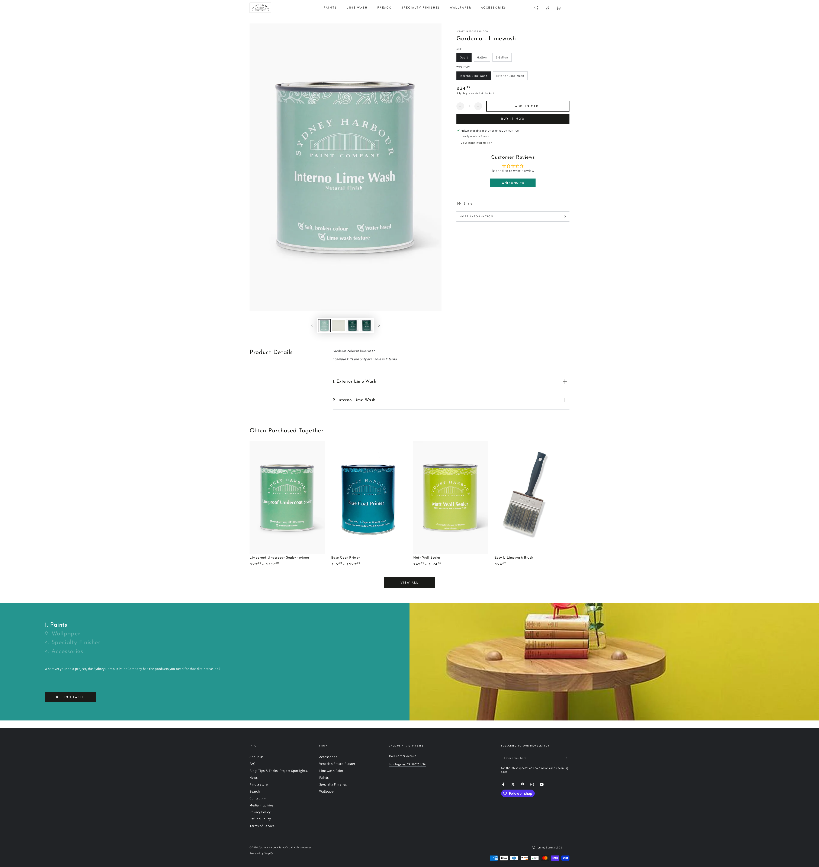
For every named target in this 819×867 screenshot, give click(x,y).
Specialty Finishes (333, 784)
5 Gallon (504, 58)
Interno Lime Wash (473, 77)
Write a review (513, 182)
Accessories (328, 757)
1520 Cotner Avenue (402, 756)
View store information (476, 143)
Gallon (483, 58)
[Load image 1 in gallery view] (324, 325)
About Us (257, 757)
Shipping (461, 93)
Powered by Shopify (261, 853)
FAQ (253, 763)
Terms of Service (262, 826)
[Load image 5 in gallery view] (366, 325)
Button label (70, 697)
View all (410, 582)
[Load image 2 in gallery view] (338, 325)
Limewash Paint (331, 770)
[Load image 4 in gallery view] (352, 325)
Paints (324, 777)
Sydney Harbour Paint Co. (472, 31)
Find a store (259, 784)
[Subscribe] (567, 758)
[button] (536, 8)
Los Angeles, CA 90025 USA (407, 764)
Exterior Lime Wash (510, 77)
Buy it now (513, 119)
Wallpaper (327, 791)
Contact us (258, 798)
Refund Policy (260, 819)
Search (255, 791)
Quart (466, 58)
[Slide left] (312, 325)
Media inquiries (261, 805)
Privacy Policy (260, 812)
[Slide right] (379, 325)
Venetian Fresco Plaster (337, 763)
